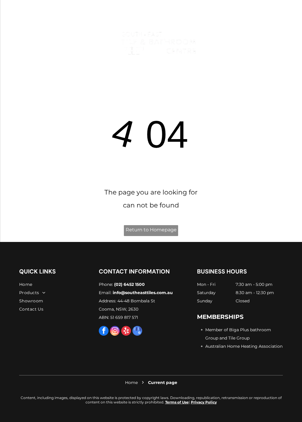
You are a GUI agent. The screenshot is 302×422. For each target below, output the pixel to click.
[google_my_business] (137, 331)
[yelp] (126, 331)
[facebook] (104, 331)
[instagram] (115, 331)
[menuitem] (57, 284)
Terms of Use (177, 402)
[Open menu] (24, 43)
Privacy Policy (204, 402)
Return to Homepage (151, 230)
